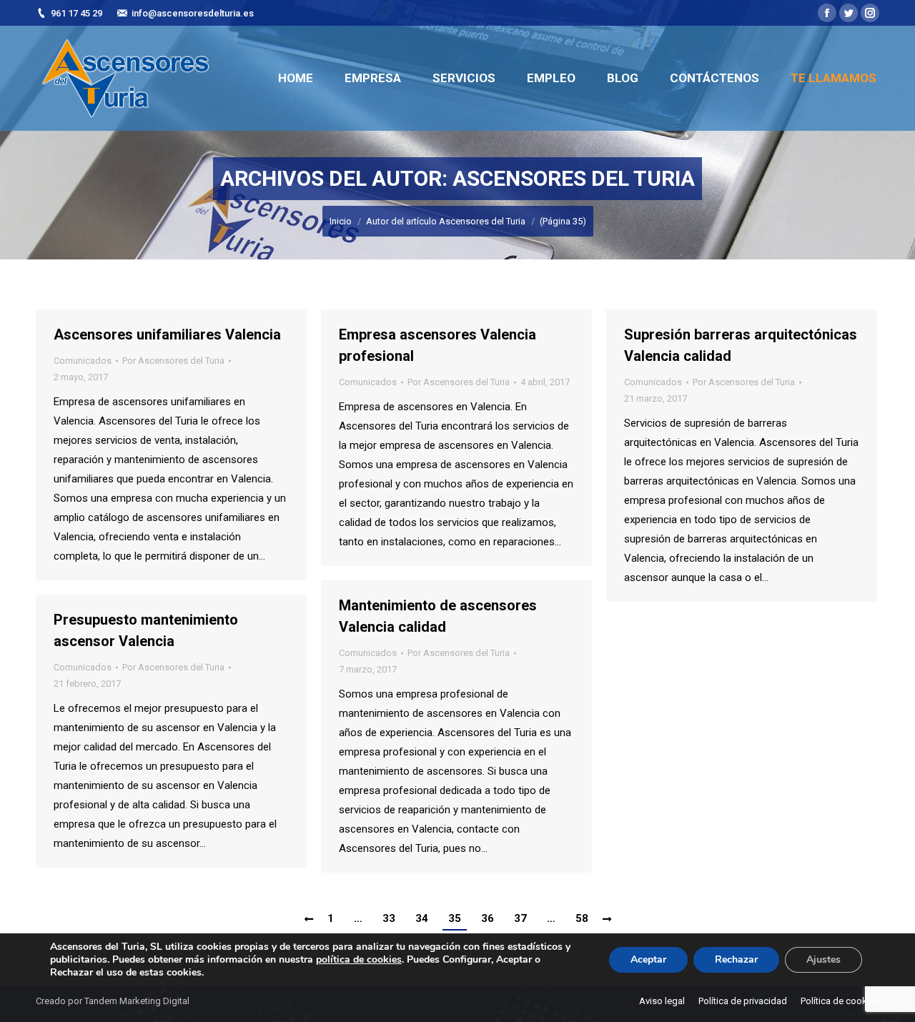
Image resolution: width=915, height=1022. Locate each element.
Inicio (341, 221)
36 (487, 918)
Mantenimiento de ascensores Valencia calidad (438, 616)
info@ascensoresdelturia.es (193, 13)
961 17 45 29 (76, 13)
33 (388, 918)
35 (454, 918)
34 (421, 918)
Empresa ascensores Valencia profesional (437, 345)
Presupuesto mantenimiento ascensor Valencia (146, 630)
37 (520, 918)
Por (173, 360)
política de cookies (359, 959)
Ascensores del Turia (573, 178)
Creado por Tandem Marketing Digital (112, 1001)
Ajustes (823, 959)
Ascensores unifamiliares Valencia (167, 334)
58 (581, 918)
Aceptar (648, 959)
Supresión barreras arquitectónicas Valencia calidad (740, 345)
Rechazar (736, 959)
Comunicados (83, 360)
